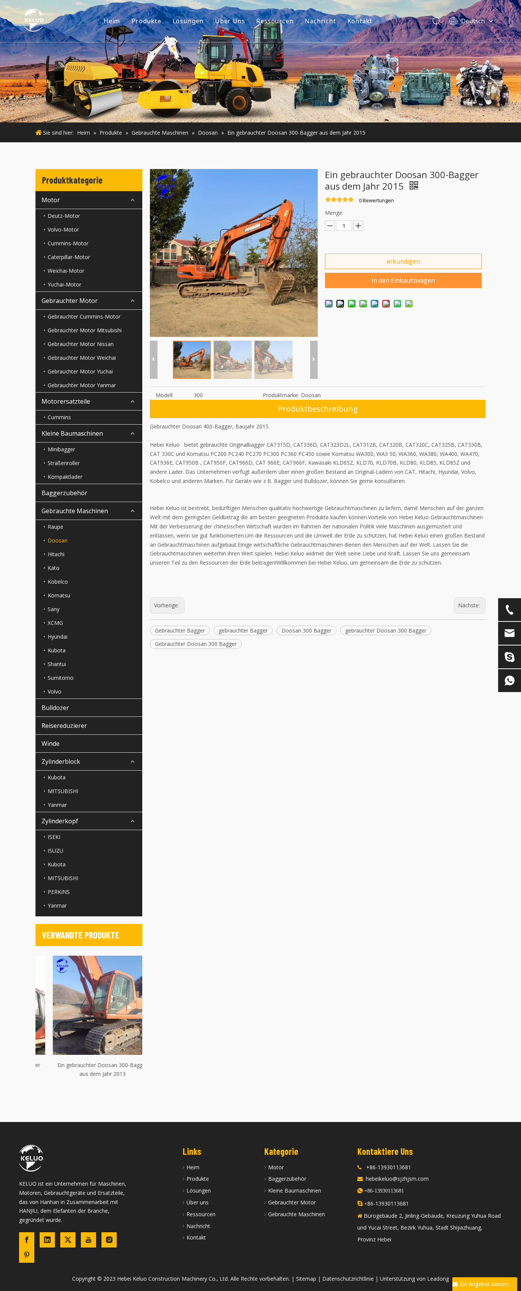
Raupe (55, 526)
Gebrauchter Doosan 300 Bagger (196, 643)
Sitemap (306, 1278)
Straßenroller (64, 463)
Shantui (57, 664)
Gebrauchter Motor (70, 300)
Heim (112, 21)
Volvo (54, 691)
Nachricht (320, 21)
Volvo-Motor (63, 229)
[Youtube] (88, 1240)
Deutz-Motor (64, 215)
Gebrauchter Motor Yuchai (80, 371)
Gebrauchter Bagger (180, 630)
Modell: (165, 395)
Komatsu (59, 595)
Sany (53, 609)
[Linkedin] (47, 1240)
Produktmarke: (281, 395)
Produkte (146, 21)
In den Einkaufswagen (403, 280)
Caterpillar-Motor (69, 257)
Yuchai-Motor (64, 284)
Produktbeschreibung (318, 409)
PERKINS (59, 891)
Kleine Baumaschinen (72, 433)
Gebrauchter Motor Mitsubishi (85, 330)
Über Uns (230, 21)
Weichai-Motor (66, 270)
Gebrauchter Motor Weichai (82, 357)
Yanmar (57, 804)
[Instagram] (109, 1240)
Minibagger (61, 449)
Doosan (58, 540)
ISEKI (54, 836)
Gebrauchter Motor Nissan (81, 344)
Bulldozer (55, 707)
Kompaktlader (65, 476)
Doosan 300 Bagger (306, 630)
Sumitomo (61, 677)
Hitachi (56, 554)
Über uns (198, 1202)
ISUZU (55, 850)
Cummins (59, 417)
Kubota (57, 650)
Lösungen (188, 21)
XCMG (55, 622)
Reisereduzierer (64, 725)
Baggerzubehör (64, 493)
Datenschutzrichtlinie (348, 1278)
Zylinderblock (61, 761)
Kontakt (360, 21)
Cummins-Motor (68, 243)
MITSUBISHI (63, 791)
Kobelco (58, 581)
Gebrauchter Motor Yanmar (82, 385)
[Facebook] (26, 1240)
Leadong (438, 1278)
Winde (50, 743)
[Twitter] (68, 1240)
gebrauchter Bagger (243, 630)
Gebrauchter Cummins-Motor (84, 316)
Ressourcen (274, 21)
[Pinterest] (26, 1255)
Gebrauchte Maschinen (75, 511)
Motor (51, 200)
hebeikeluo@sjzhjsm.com (397, 1178)
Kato (53, 567)
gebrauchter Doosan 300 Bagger (385, 630)
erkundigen (403, 261)
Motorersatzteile (66, 401)
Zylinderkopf (60, 821)
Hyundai (58, 636)
